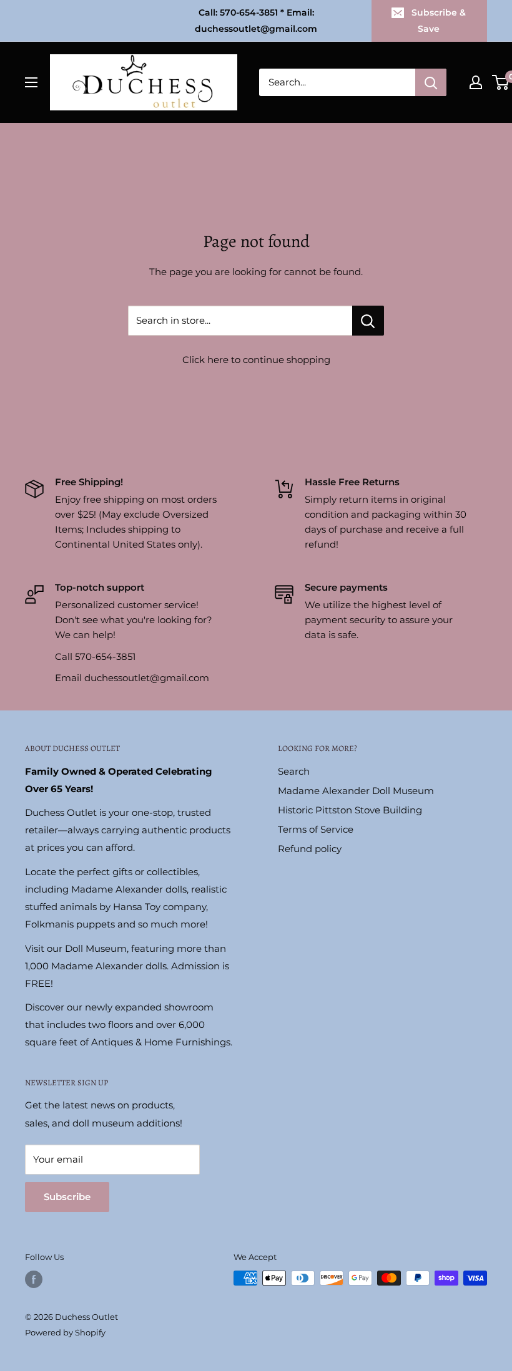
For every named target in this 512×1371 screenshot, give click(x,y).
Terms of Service (315, 829)
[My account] (476, 82)
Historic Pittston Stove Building (350, 810)
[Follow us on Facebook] (33, 1279)
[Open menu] (31, 82)
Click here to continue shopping (256, 360)
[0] (501, 82)
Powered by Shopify (65, 1332)
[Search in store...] (368, 321)
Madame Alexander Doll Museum (356, 791)
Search (294, 771)
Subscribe (67, 1197)
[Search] (430, 82)
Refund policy (310, 849)
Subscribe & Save (438, 20)
